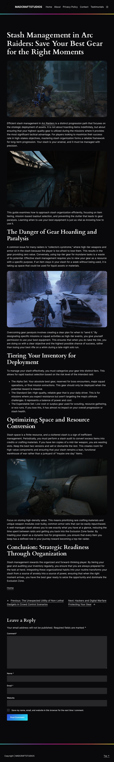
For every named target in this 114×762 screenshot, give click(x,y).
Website (10, 698)
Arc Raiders (48, 123)
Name (10, 673)
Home (10, 588)
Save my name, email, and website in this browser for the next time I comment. (48, 710)
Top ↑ (107, 756)
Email (10, 685)
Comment (12, 633)
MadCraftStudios (28, 6)
